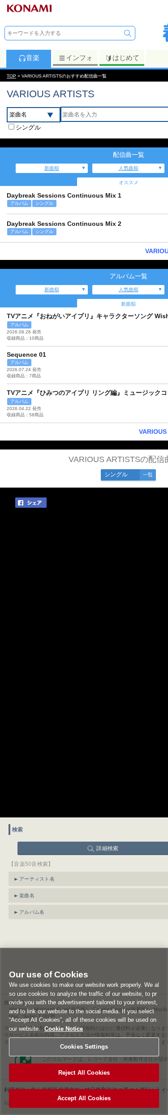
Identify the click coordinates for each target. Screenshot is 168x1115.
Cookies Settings (84, 1046)
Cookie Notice (63, 1028)
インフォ (79, 57)
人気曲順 (128, 168)
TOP (11, 75)
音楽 (32, 57)
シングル (28, 127)
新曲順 (51, 168)
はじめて (125, 57)
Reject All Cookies (84, 1072)
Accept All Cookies (84, 1098)
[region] (84, 1031)
